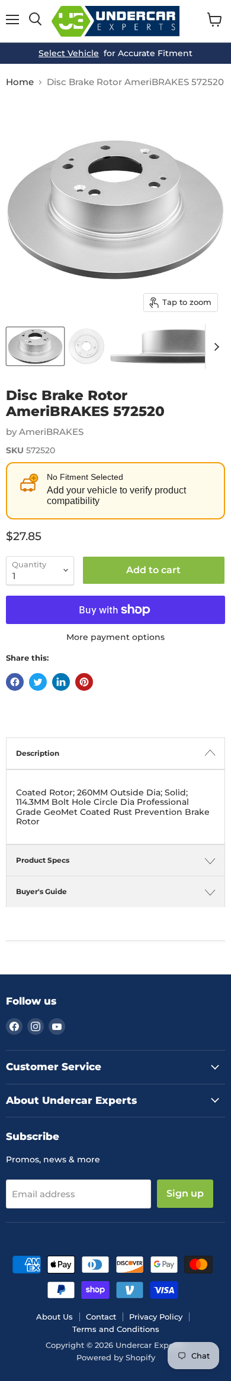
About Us (54, 1316)
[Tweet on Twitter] (38, 682)
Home (20, 82)
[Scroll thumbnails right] (214, 346)
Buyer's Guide (41, 891)
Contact (101, 1316)
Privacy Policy (155, 1316)
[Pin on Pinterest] (84, 682)
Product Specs (42, 860)
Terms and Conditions (115, 1329)
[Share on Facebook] (15, 682)
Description (37, 753)
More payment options (115, 637)
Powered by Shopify (115, 1357)
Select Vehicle (68, 53)
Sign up (185, 1193)
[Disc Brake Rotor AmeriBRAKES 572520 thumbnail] (35, 346)
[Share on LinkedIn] (61, 682)
